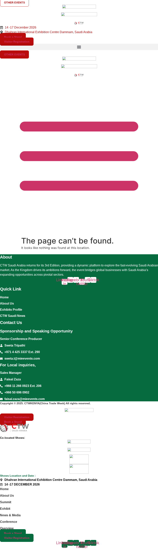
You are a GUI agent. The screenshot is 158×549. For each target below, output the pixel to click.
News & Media (10, 515)
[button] (79, 47)
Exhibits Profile (11, 309)
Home (4, 297)
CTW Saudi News (12, 315)
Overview (6, 528)
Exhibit (5, 508)
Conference (8, 521)
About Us (7, 303)
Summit (5, 502)
